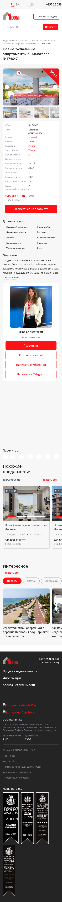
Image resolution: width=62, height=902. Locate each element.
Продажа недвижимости (42, 40)
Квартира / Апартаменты (27, 43)
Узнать (31, 145)
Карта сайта (10, 761)
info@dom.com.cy (50, 662)
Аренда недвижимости (19, 685)
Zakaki (31, 141)
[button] (55, 87)
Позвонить (31, 345)
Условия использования (17, 772)
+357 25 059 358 (31, 337)
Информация (12, 678)
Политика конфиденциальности (22, 766)
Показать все (49, 479)
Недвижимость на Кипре (15, 40)
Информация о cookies (16, 777)
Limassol (32, 136)
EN (18, 4)
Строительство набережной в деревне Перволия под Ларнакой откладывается (26, 632)
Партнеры (9, 755)
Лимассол (8, 43)
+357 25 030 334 (49, 659)
